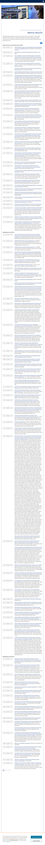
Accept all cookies (36, 837)
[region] (22, 839)
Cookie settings (14, 840)
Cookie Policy (8, 841)
